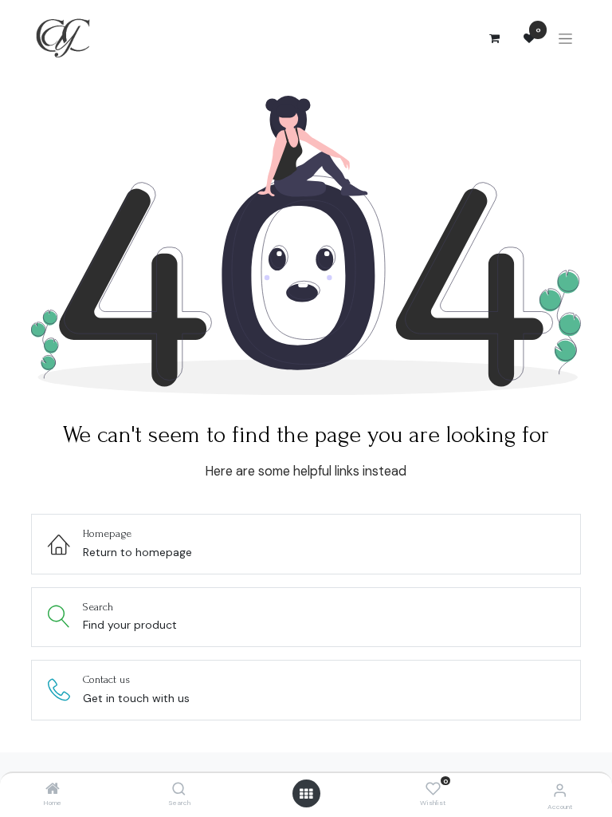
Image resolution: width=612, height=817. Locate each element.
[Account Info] (559, 790)
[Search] (178, 790)
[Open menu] (306, 793)
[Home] (52, 790)
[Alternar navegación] (565, 38)
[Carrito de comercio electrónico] (494, 38)
